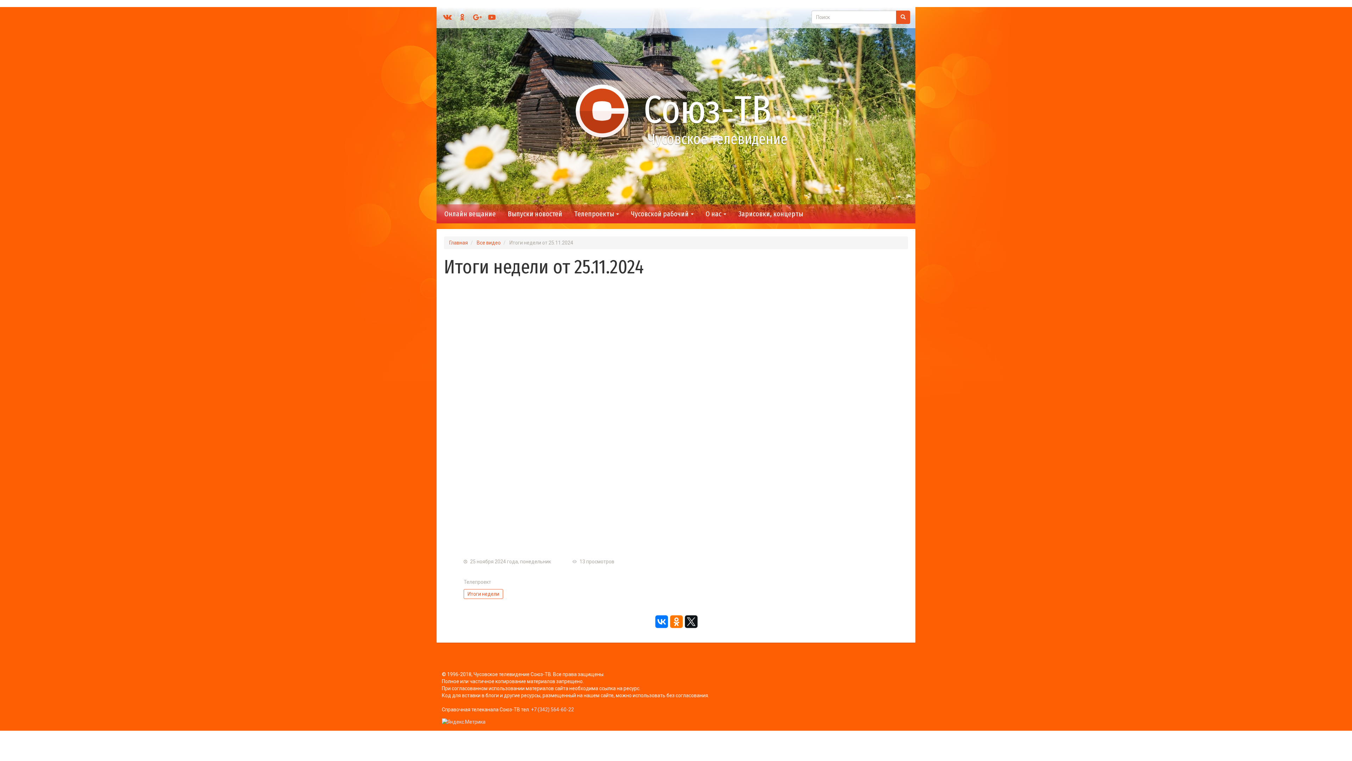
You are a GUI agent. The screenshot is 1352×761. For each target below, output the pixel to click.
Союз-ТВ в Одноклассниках (462, 17)
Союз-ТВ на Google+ (477, 17)
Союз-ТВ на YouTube (491, 17)
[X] (690, 621)
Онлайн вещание (470, 213)
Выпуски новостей (535, 213)
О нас (714, 213)
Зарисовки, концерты (770, 213)
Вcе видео (489, 243)
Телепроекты (594, 213)
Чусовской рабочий (660, 213)
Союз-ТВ (707, 110)
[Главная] (605, 110)
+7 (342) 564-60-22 (552, 709)
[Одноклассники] (676, 621)
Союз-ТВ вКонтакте (447, 17)
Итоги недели (483, 594)
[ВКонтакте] (661, 621)
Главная (458, 243)
